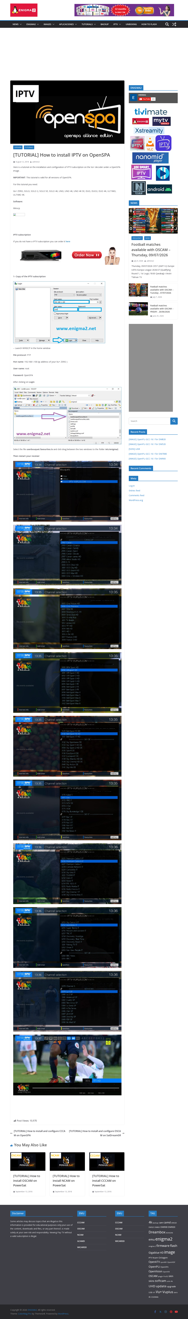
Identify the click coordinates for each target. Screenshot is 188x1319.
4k (150, 1222)
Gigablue (154, 1252)
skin (171, 1276)
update (161, 1286)
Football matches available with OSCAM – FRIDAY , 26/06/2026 (161, 308)
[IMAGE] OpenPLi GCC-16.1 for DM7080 (148, 453)
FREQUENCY (137, 238)
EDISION (169, 1233)
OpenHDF (171, 1262)
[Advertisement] (94, 58)
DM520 (174, 1223)
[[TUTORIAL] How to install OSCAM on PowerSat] (27, 1154)
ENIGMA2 (31, 24)
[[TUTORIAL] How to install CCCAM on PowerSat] (106, 1154)
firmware (162, 1246)
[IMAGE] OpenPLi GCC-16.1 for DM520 (147, 444)
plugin (160, 1276)
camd (167, 1222)
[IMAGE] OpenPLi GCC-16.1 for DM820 (147, 439)
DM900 (163, 1227)
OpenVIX (166, 1272)
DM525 (151, 1227)
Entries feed (134, 490)
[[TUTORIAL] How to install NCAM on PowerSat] (67, 1154)
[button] (20, 24)
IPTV (115, 24)
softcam (160, 1281)
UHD (152, 1286)
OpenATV (154, 1262)
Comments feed (136, 495)
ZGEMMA (154, 1297)
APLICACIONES (66, 24)
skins (151, 1281)
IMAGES (47, 24)
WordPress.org (136, 500)
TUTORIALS (87, 24)
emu (152, 1239)
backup (155, 1223)
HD (162, 1252)
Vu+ (159, 1291)
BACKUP (105, 24)
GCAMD (81, 1241)
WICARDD (82, 1247)
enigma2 (164, 1239)
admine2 (36, 162)
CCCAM (80, 1222)
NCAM (80, 1234)
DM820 (157, 1227)
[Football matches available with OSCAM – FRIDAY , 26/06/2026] (138, 310)
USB (150, 1292)
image (169, 1252)
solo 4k (170, 1281)
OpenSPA (17, 147)
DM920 (171, 1226)
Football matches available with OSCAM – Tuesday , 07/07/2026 (161, 289)
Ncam (155, 1257)
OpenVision (155, 1271)
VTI (154, 1292)
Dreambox (157, 1232)
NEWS (16, 24)
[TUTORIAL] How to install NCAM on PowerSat (66, 1180)
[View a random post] (174, 24)
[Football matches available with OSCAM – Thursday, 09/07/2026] (153, 221)
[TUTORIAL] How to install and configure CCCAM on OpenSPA (39, 1133)
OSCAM (81, 1228)
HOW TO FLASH (149, 24)
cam (161, 1222)
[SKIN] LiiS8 (134, 449)
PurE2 (165, 1276)
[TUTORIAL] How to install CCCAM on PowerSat (105, 1180)
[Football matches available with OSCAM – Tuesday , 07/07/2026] (138, 291)
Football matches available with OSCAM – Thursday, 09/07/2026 (150, 249)
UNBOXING (131, 24)
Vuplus (167, 1292)
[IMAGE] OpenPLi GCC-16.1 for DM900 (147, 458)
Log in (132, 485)
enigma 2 (152, 1246)
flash (173, 1245)
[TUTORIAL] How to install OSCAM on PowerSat (26, 1180)
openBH (163, 1262)
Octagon (163, 1257)
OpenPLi (154, 1267)
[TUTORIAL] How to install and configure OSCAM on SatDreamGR (95, 1133)
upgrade (171, 1286)
